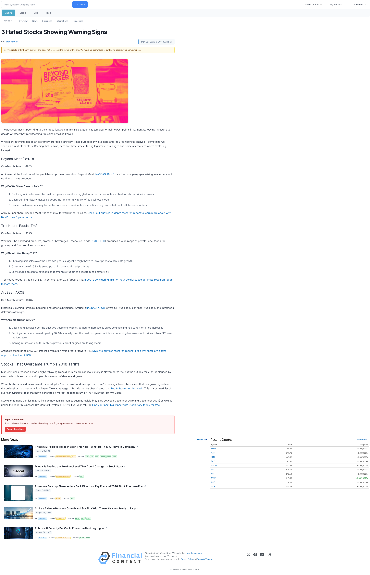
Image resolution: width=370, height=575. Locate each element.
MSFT (82, 538)
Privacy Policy (187, 559)
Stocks (23, 12)
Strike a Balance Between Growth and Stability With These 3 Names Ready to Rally (86, 508)
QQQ (96, 456)
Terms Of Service (204, 559)
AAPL (213, 453)
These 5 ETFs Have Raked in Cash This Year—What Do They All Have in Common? (86, 446)
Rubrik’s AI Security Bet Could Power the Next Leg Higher (71, 528)
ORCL (213, 482)
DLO (81, 476)
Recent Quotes (312, 4)
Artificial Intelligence (63, 456)
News (35, 21)
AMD (213, 457)
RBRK (88, 538)
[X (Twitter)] (248, 558)
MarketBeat (42, 456)
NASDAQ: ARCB (95, 307)
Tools (48, 12)
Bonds (58, 498)
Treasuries (78, 21)
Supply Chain (60, 518)
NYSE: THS (98, 241)
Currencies (47, 21)
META (213, 469)
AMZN (213, 448)
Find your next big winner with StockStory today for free (126, 404)
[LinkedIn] (262, 558)
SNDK (115, 456)
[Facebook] (255, 558)
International (63, 21)
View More (201, 439)
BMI (82, 518)
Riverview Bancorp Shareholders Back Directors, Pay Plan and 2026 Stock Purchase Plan (90, 486)
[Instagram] (269, 558)
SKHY (109, 456)
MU (92, 456)
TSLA (213, 486)
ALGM (77, 518)
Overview (23, 21)
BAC (213, 461)
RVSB (72, 498)
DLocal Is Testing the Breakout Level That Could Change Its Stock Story (80, 466)
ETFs (36, 12)
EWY (87, 456)
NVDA (213, 478)
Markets (8, 12)
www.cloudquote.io (194, 553)
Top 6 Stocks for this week (127, 388)
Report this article (15, 429)
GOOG (214, 465)
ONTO (88, 518)
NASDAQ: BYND (104, 174)
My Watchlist (336, 4)
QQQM (103, 456)
